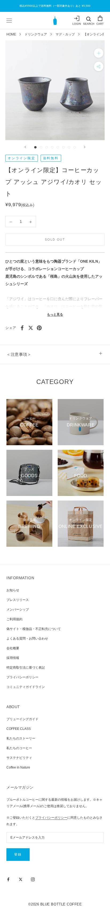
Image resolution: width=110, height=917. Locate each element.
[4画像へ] (52, 147)
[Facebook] (22, 327)
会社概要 (12, 648)
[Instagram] (33, 879)
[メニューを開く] (9, 20)
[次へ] (84, 147)
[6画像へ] (63, 147)
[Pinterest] (39, 327)
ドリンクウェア (36, 34)
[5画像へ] (58, 147)
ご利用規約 (14, 619)
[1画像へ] (35, 147)
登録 (18, 854)
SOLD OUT (55, 239)
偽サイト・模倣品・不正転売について (33, 629)
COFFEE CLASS (18, 729)
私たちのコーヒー (19, 748)
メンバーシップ (17, 609)
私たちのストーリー (20, 738)
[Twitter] (30, 327)
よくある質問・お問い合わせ (27, 638)
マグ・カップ (65, 34)
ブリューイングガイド (22, 719)
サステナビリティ (19, 758)
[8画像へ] (74, 147)
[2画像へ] (41, 147)
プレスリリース (17, 600)
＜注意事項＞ (19, 354)
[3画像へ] (46, 147)
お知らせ (12, 590)
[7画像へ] (69, 147)
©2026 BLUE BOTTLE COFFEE (55, 904)
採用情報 (12, 658)
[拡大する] (98, 53)
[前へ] (25, 147)
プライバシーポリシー (22, 677)
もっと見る (55, 314)
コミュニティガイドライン (25, 687)
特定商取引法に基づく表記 (25, 667)
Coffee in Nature (18, 767)
